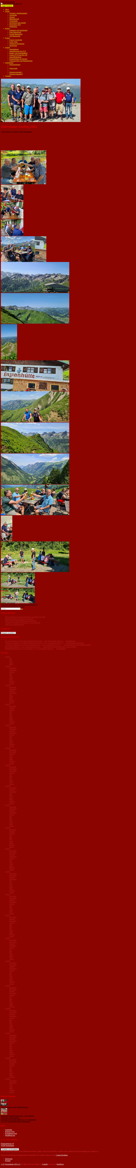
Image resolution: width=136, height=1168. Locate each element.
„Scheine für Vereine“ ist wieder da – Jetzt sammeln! (22, 623)
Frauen (7, 38)
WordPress (60, 1164)
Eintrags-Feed (9, 1132)
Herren (7, 28)
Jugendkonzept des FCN (17, 51)
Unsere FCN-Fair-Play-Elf (18, 55)
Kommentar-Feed (11, 1133)
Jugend (7, 47)
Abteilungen (9, 63)
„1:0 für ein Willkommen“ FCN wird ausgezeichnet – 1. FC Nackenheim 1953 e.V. (33, 645)
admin (21, 132)
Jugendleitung (14, 49)
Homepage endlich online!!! (10, 1118)
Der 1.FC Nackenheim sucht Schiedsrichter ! (16, 1121)
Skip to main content (8, 2)
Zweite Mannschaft (15, 34)
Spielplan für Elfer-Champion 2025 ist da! (19, 619)
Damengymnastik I (15, 72)
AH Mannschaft (14, 36)
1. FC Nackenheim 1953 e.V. (11, 1164)
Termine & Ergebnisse (16, 44)
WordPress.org (10, 1135)
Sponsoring (13, 45)
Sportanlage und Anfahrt (17, 23)
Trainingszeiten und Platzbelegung (20, 61)
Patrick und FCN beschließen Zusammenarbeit (20, 621)
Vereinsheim (13, 21)
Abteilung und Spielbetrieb (18, 30)
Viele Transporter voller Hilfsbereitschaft (77, 645)
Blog (7, 9)
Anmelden (8, 1130)
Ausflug (3, 603)
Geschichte (13, 15)
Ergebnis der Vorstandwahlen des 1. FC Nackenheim (18, 1120)
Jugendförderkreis (15, 57)
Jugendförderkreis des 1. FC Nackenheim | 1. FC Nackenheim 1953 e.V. (29, 649)
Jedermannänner (14, 64)
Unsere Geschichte (15, 40)
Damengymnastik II (16, 74)
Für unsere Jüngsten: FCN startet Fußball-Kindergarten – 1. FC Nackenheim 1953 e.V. (34, 641)
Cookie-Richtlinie (62, 1155)
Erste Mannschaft (15, 32)
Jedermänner (27, 132)
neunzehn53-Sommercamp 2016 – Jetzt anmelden (59, 647)
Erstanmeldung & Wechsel (18, 59)
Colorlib (45, 1164)
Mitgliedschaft (14, 19)
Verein (7, 11)
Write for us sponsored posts (14, 624)
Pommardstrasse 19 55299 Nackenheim (7, 1144)
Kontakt (8, 76)
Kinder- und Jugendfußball (18, 53)
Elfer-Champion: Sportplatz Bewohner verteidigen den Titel (25, 617)
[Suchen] (22, 609)
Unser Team (13, 42)
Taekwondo (13, 68)
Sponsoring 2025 (15, 25)
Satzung (12, 17)
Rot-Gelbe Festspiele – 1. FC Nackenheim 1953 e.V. (22, 647)
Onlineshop (13, 26)
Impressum (8, 1159)
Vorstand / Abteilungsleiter (18, 13)
